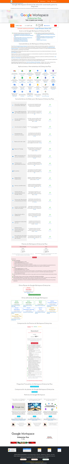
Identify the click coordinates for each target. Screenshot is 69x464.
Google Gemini (38, 75)
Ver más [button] (18, 416)
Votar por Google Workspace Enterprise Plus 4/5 (50, 437)
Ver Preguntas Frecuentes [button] (34, 386)
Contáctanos (54, 1)
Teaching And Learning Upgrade (28, 312)
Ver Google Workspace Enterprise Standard (34, 380)
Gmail (28, 62)
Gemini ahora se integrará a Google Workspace (50, 400)
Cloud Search (18, 57)
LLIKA (11, 3)
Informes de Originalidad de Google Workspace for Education (21, 424)
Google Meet (30, 75)
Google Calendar (14, 82)
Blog (49, 1)
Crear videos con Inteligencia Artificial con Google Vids (19, 400)
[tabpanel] (34, 355)
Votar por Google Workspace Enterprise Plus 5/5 (51, 437)
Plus (22, 3)
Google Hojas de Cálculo (22, 82)
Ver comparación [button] (34, 391)
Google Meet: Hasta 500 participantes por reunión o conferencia (53, 424)
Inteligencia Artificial (15, 419)
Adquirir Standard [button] (34, 343)
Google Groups (53, 82)
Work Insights (13, 52)
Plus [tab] (32, 326)
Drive (30, 62)
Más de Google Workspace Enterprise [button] (34, 294)
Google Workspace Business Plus (40, 305)
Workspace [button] (43, 1)
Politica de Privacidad (26, 463)
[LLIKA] (11, 1)
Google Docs (45, 75)
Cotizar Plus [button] (34, 257)
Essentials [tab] (39, 326)
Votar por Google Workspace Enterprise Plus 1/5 (48, 437)
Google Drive (22, 75)
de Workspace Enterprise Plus (22, 34)
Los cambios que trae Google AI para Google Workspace (34, 400)
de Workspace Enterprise (21, 39)
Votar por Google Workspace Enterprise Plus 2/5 (49, 437)
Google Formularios (53, 75)
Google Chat (37, 82)
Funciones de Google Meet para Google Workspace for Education (37, 424)
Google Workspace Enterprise (22, 46)
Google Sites (45, 82)
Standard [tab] (29, 326)
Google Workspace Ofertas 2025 (43, 28)
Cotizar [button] (55, 25)
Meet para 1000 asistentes (35, 62)
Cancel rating (47, 437)
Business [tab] (35, 326)
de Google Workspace (21, 41)
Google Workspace (15, 3)
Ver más (35, 121)
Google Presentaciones (30, 82)
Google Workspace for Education (19, 419)
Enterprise (19, 3)
